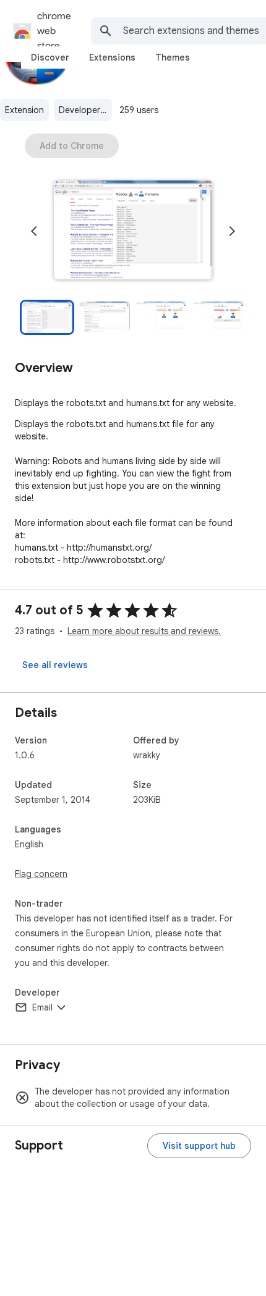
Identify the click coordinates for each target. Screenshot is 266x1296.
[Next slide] (232, 231)
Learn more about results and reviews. (144, 631)
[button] (133, 231)
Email (42, 1007)
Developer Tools (85, 110)
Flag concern (41, 873)
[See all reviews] (55, 665)
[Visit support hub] (199, 1146)
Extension (24, 110)
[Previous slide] (34, 231)
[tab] (50, 57)
